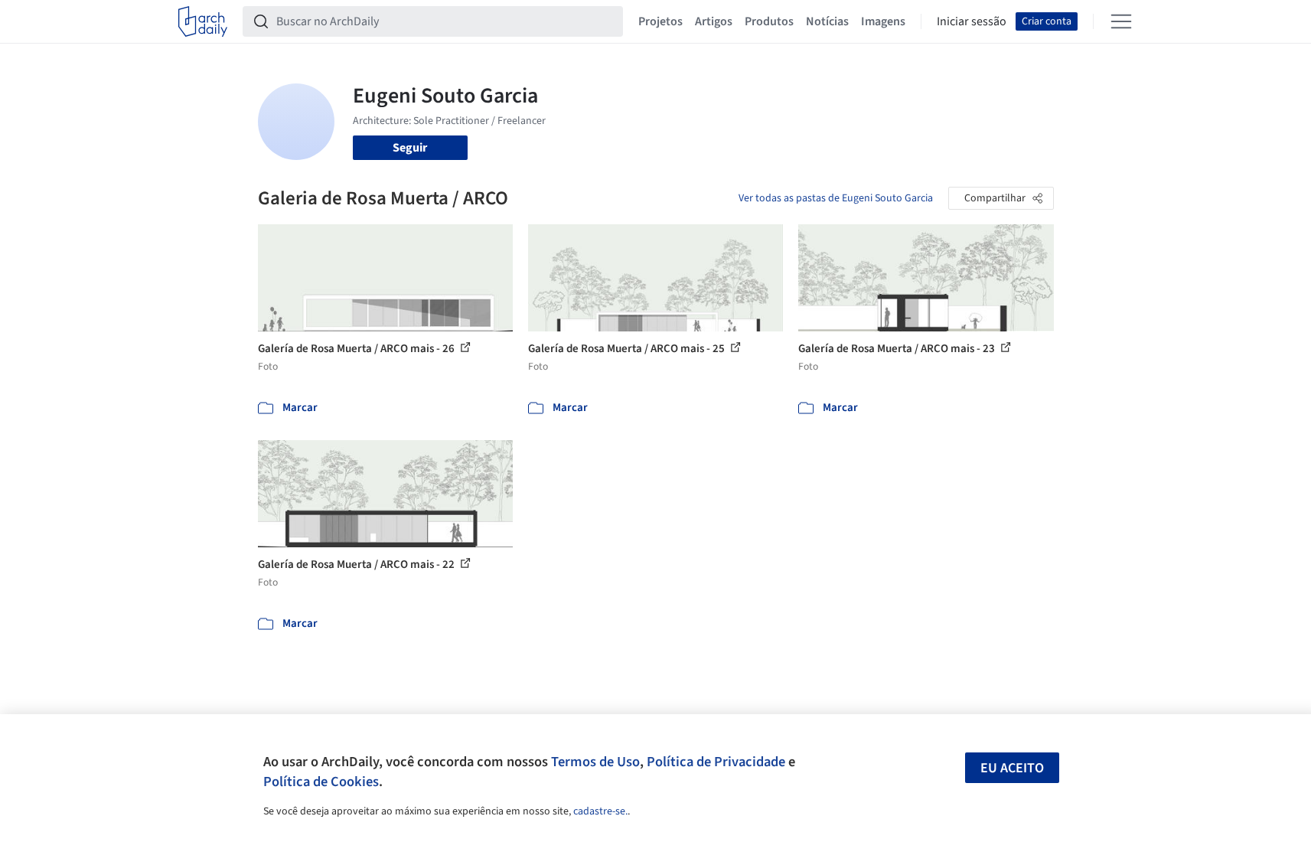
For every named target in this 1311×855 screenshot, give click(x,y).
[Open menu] (1121, 21)
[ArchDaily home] (202, 21)
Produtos (769, 21)
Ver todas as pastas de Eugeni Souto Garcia (836, 198)
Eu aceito (1012, 768)
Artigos (713, 21)
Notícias (827, 21)
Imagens (883, 21)
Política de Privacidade (716, 762)
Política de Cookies (321, 781)
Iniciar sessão (971, 21)
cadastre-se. (600, 811)
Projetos (660, 21)
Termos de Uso (595, 762)
